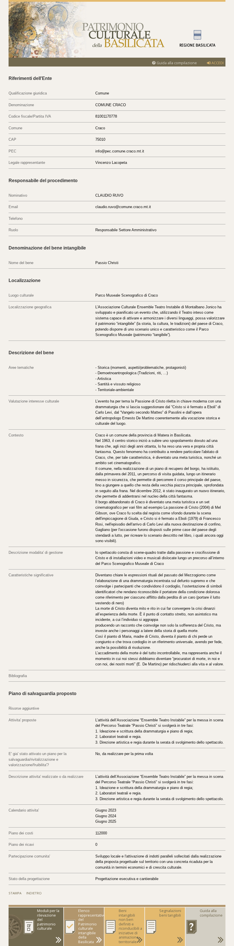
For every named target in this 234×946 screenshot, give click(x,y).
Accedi (217, 63)
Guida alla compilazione (176, 63)
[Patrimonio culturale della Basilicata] (117, 30)
